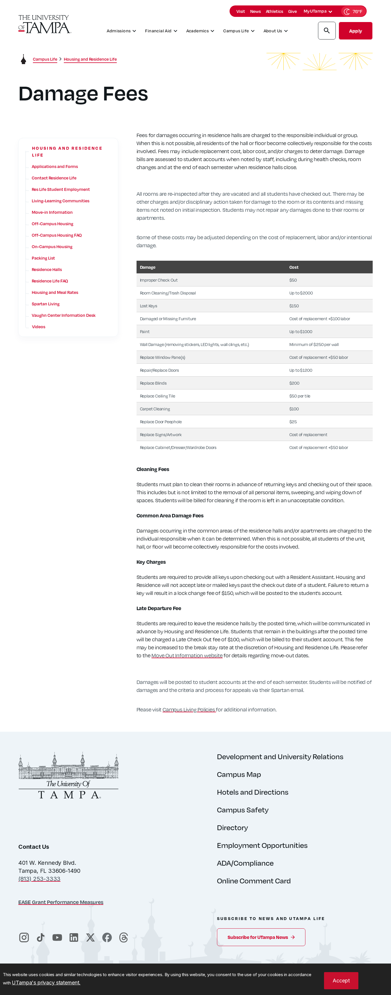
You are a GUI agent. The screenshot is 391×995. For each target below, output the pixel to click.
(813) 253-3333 (39, 878)
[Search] (327, 31)
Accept (341, 981)
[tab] (330, 12)
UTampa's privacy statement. (46, 983)
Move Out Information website (186, 655)
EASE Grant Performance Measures (60, 902)
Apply (355, 31)
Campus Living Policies (189, 709)
